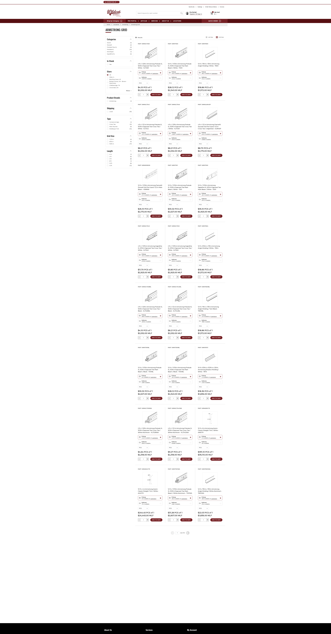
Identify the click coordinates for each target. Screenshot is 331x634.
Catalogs (199, 6)
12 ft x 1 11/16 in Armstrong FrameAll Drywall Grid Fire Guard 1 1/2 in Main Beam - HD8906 (150, 187)
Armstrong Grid (135, 24)
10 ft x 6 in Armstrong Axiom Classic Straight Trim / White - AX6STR (208, 430)
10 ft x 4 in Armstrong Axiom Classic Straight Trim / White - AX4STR (148, 491)
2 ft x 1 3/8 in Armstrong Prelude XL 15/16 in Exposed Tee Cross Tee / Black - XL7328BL (150, 309)
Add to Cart (156, 94)
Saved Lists (191, 6)
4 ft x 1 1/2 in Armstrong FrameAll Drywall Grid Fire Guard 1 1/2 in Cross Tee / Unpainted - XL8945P (209, 127)
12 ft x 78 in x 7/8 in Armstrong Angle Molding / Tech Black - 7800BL (208, 309)
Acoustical (116, 24)
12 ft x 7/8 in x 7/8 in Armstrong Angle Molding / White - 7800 (208, 65)
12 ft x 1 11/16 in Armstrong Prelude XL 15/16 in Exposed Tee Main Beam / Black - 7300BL (179, 370)
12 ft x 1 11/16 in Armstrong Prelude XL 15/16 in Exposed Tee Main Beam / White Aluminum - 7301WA (180, 491)
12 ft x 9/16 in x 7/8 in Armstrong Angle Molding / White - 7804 (209, 247)
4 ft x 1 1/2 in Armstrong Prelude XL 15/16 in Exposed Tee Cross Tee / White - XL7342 (150, 127)
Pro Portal (132, 21)
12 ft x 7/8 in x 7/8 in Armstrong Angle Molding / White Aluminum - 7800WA (210, 491)
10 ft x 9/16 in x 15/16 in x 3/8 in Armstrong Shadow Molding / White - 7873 (208, 370)
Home (108, 24)
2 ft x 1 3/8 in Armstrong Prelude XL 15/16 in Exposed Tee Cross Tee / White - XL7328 (150, 66)
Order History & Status (211, 6)
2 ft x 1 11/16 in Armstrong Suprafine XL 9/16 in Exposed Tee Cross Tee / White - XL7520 (180, 248)
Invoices (222, 6)
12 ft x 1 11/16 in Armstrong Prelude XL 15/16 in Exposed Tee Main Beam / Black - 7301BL (149, 370)
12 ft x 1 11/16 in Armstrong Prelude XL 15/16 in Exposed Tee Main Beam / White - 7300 (179, 66)
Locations (177, 21)
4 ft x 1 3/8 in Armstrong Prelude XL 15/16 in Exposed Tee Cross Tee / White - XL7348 (180, 127)
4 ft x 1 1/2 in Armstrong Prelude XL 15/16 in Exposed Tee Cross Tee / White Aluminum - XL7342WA (180, 430)
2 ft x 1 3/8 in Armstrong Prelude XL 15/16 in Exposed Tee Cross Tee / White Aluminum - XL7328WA (150, 430)
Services (154, 21)
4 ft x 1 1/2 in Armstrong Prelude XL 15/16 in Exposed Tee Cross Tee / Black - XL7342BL (180, 309)
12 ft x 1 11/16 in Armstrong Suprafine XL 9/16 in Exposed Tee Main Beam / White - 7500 (209, 187)
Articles (144, 21)
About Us (165, 21)
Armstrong (125, 24)
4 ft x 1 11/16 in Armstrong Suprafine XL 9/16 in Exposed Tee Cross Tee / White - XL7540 (150, 248)
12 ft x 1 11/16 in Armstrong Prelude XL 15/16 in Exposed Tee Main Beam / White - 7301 (179, 187)
